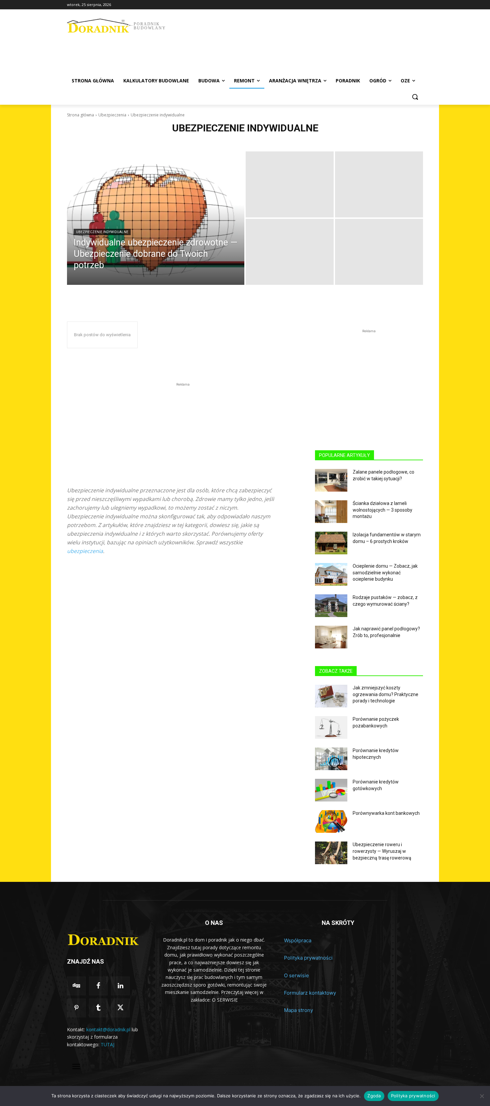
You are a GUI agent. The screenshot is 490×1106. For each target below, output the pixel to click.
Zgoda (374, 1095)
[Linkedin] (120, 986)
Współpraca (297, 940)
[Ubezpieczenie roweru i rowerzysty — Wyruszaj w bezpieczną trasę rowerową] (331, 853)
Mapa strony (298, 1010)
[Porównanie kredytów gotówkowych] (331, 790)
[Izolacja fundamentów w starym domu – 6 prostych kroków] (331, 543)
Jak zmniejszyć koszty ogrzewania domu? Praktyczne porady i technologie (385, 694)
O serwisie (296, 975)
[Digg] (76, 986)
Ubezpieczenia (112, 115)
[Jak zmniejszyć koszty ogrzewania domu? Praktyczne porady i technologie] (331, 696)
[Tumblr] (98, 1008)
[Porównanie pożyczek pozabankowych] (331, 727)
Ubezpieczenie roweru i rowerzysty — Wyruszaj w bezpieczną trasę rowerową (382, 851)
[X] (120, 1008)
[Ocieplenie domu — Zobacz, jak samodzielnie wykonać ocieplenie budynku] (331, 574)
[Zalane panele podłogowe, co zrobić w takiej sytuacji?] (331, 480)
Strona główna (80, 115)
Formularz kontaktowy (310, 993)
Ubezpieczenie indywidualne (102, 232)
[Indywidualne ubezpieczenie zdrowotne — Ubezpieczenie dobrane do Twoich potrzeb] (155, 218)
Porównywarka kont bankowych (386, 813)
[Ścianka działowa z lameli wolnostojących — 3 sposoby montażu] (331, 511)
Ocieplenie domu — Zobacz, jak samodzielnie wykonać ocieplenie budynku (385, 572)
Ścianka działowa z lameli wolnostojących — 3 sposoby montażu (382, 510)
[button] (415, 97)
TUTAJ (107, 1044)
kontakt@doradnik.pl (108, 1029)
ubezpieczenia (85, 551)
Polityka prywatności (308, 958)
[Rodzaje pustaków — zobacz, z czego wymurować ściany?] (331, 605)
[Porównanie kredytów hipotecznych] (331, 758)
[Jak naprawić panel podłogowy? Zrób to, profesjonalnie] (331, 637)
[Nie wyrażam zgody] (481, 1096)
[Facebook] (98, 986)
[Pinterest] (76, 1008)
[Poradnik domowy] (105, 937)
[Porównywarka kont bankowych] (331, 821)
